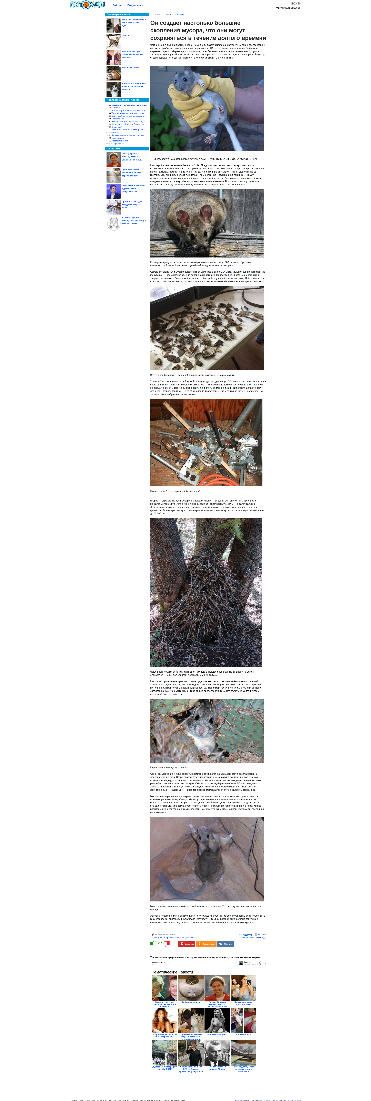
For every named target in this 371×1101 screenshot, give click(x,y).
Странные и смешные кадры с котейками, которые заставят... (191, 1036)
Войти (296, 3)
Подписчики (135, 5)
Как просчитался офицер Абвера (217, 1068)
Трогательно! (117, 118)
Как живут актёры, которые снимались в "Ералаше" (164, 1004)
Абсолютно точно (119, 141)
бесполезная (117, 138)
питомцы (172, 934)
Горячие (169, 14)
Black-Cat (247, 962)
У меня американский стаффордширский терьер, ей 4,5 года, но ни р (144, 130)
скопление (164, 934)
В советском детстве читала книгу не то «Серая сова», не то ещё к (143, 121)
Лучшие (180, 14)
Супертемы (114, 148)
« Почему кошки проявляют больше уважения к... (173, 937)
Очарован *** (117, 143)
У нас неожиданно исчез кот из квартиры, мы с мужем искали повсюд (144, 113)
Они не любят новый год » (253, 937)
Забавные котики (191, 1002)
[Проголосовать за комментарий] (261, 964)
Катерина (262, 934)
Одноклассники (208, 944)
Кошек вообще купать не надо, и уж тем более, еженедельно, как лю (144, 116)
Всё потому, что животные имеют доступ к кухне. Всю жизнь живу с (143, 110)
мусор (157, 934)
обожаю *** (116, 132)
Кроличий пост (243, 1034)
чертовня (115, 107)
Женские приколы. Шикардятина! (243, 1003)
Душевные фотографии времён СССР (164, 1068)
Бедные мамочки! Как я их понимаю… (129, 135)
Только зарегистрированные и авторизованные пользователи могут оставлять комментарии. (205, 957)
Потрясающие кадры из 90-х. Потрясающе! (164, 1035)
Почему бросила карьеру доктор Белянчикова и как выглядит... (217, 1005)
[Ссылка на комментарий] (152, 965)
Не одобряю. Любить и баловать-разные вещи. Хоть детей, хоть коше (144, 124)
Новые (157, 14)
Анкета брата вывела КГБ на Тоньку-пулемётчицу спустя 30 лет (191, 1070)
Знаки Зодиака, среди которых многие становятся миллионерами (243, 1070)
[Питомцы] (87, 9)
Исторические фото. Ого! (217, 1035)
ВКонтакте (228, 944)
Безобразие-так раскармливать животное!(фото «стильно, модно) (142, 105)
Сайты (116, 5)
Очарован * (116, 127)
